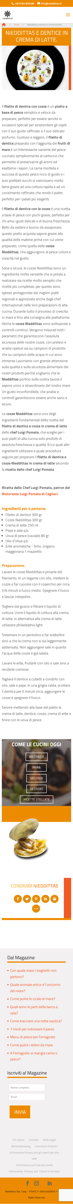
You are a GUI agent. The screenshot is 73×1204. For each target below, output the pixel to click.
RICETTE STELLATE (37, 799)
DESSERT (36, 788)
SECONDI (36, 778)
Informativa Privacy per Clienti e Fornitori (34, 1171)
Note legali (49, 1140)
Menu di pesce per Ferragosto (32, 1037)
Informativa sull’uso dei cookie (34, 1165)
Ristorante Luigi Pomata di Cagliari (30, 494)
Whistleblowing (20, 1146)
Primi (16, 24)
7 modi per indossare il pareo (32, 1029)
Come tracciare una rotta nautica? (36, 1021)
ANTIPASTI (36, 756)
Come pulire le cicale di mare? (32, 998)
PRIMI (36, 767)
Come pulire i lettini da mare (31, 1045)
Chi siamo (18, 1140)
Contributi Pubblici (46, 1146)
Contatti (34, 1140)
